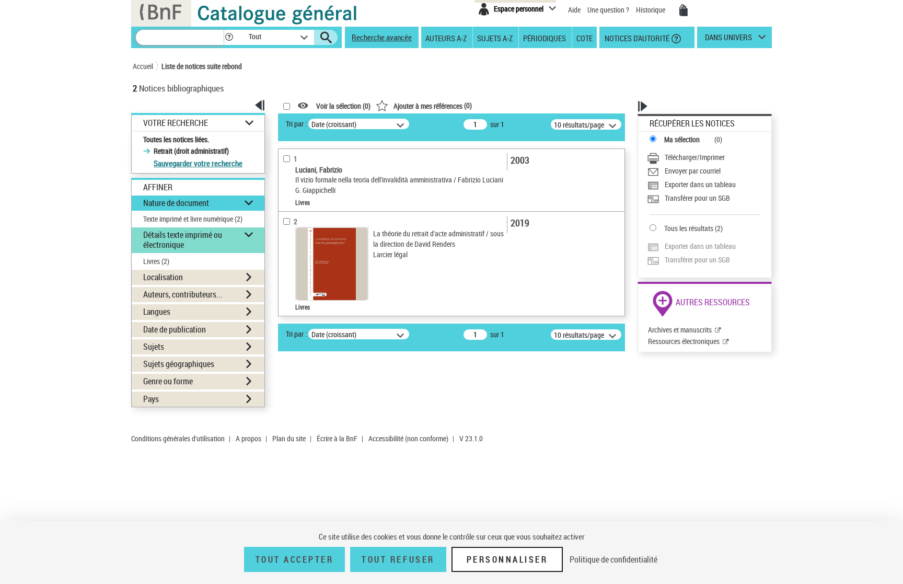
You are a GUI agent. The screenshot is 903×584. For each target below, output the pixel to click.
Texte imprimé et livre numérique (192, 219)
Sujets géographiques (178, 364)
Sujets (153, 346)
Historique (651, 10)
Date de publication (174, 329)
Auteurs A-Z (446, 37)
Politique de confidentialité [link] (613, 559)
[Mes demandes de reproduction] (683, 10)
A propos (248, 438)
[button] (229, 37)
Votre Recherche (175, 123)
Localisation (163, 277)
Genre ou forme (168, 381)
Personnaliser (507, 559)
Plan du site (289, 438)
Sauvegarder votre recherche (198, 163)
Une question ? (609, 10)
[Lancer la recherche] (326, 37)
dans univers (728, 39)
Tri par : (296, 124)
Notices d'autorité (636, 37)
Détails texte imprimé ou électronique (182, 239)
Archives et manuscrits (680, 330)
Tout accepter (295, 559)
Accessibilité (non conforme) (408, 438)
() (432, 105)
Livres (156, 261)
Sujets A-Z (495, 37)
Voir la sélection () (343, 106)
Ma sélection (682, 139)
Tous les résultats (688, 228)
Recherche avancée (382, 37)
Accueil (143, 66)
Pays (151, 399)
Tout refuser (398, 559)
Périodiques (544, 37)
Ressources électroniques (684, 341)
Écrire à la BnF (337, 438)
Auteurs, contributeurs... (183, 294)
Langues (156, 311)
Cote (584, 37)
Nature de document (176, 203)
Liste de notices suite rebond (201, 66)
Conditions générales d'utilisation (178, 438)
